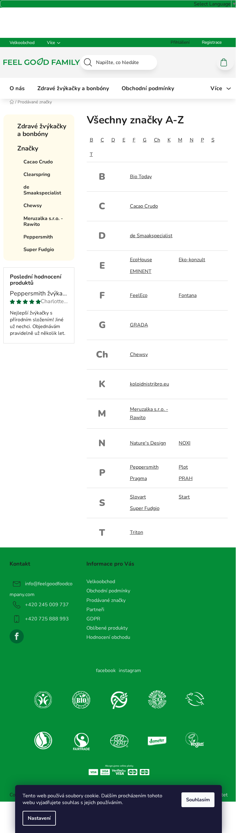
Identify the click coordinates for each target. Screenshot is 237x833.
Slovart (138, 497)
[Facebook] (17, 636)
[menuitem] (17, 88)
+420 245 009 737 (47, 604)
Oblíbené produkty (107, 628)
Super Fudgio (145, 508)
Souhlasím (198, 799)
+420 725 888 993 (47, 618)
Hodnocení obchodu (108, 637)
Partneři (95, 609)
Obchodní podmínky (108, 590)
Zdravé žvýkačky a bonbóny (41, 130)
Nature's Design (148, 443)
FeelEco (139, 295)
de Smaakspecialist (151, 235)
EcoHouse (141, 259)
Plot (183, 467)
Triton (136, 532)
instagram (130, 670)
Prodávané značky (106, 600)
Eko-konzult (192, 259)
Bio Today (141, 176)
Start (184, 497)
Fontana (188, 295)
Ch (157, 140)
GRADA (139, 325)
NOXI (184, 443)
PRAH (186, 478)
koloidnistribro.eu (149, 384)
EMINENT (141, 271)
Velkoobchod (22, 43)
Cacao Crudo (144, 206)
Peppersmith (144, 467)
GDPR (93, 618)
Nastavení (39, 818)
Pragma (138, 478)
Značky (27, 148)
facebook (106, 670)
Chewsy (139, 354)
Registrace (212, 42)
